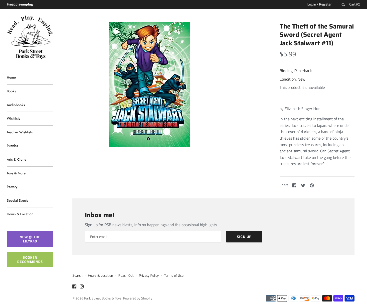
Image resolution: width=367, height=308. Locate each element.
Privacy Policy (149, 275)
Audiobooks (16, 104)
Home (11, 77)
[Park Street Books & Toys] (30, 37)
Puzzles (12, 145)
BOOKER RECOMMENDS (30, 259)
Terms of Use (174, 275)
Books (11, 91)
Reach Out (126, 275)
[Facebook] (74, 287)
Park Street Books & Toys (103, 298)
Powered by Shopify (137, 298)
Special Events (17, 200)
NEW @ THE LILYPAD (29, 239)
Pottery (12, 186)
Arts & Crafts (16, 159)
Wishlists (13, 118)
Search (77, 275)
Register (325, 4)
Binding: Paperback (296, 71)
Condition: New (292, 79)
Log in (311, 4)
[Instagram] (82, 287)
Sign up (244, 236)
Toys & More (16, 173)
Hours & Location (20, 213)
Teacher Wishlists (20, 132)
